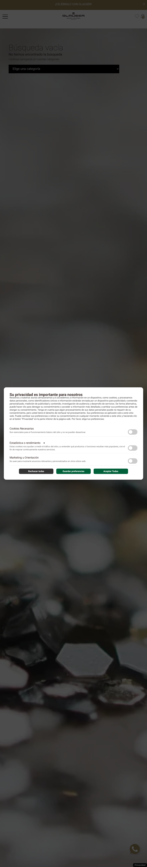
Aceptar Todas (110, 471)
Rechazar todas (36, 471)
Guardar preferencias (73, 471)
